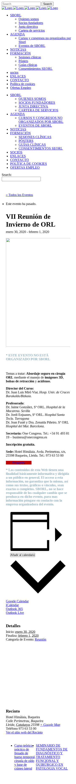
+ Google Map (50, 724)
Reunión (40, 639)
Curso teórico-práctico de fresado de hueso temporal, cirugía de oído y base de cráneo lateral (24, 757)
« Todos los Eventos (19, 195)
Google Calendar (17, 601)
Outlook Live (15, 612)
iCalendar (12, 605)
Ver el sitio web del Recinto (24, 732)
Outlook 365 (14, 609)
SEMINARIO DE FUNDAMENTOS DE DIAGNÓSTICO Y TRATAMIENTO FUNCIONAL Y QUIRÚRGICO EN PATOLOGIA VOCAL (52, 757)
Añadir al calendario (23, 555)
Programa (18, 462)
